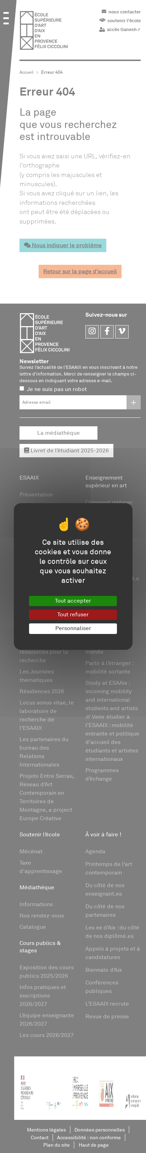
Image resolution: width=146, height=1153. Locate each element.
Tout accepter (73, 600)
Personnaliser (73, 628)
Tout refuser (73, 614)
